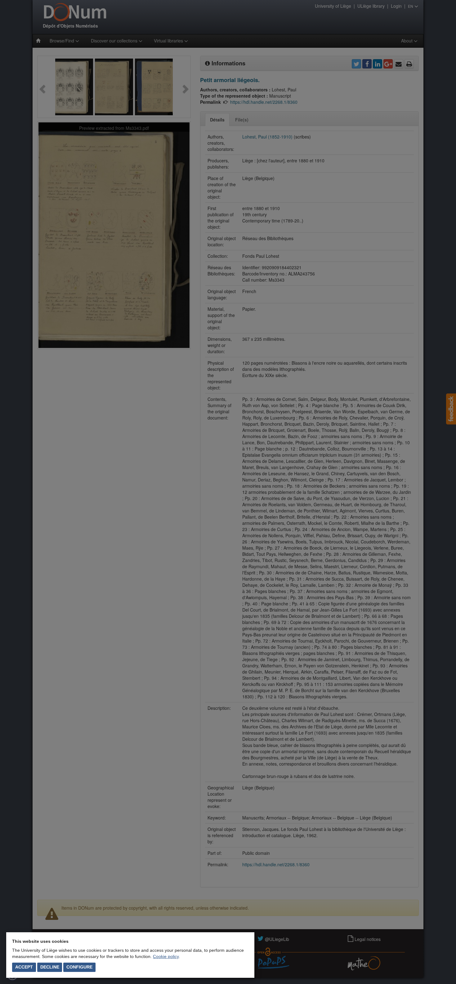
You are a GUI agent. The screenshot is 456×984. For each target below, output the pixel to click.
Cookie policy (166, 956)
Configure (79, 966)
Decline (49, 966)
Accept (24, 966)
